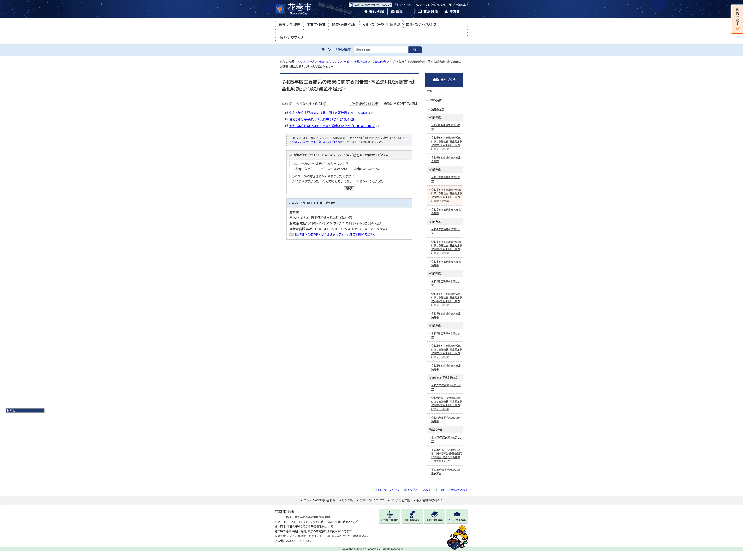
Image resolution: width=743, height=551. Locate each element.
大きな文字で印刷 (309, 103)
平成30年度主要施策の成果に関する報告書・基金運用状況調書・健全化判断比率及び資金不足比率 (446, 455)
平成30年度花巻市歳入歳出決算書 (445, 472)
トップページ (306, 61)
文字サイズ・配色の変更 (433, 4)
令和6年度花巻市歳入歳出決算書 (446, 159)
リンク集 (347, 500)
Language (372, 4)
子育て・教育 (316, 24)
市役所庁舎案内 (390, 520)
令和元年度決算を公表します (446, 387)
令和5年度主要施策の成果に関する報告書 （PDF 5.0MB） (329, 112)
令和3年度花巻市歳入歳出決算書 (446, 315)
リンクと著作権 (400, 500)
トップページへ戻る (419, 489)
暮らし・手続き (289, 24)
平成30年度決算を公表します (446, 439)
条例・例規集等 (434, 520)
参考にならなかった (367, 169)
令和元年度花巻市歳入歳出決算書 (446, 419)
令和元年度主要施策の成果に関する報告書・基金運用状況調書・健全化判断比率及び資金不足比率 (446, 403)
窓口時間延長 (412, 520)
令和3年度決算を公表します (445, 283)
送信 (349, 188)
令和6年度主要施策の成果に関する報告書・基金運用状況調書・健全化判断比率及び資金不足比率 (446, 143)
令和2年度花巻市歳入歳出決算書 (446, 367)
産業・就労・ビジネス (421, 24)
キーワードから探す (336, 49)
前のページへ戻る (389, 489)
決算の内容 (379, 61)
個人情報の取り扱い (429, 500)
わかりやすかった (307, 181)
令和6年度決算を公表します (445, 127)
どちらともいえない (333, 169)
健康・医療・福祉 (344, 24)
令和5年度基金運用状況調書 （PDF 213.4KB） (322, 119)
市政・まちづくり (291, 37)
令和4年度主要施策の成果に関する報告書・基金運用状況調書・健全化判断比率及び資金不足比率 (446, 247)
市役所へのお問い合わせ (320, 500)
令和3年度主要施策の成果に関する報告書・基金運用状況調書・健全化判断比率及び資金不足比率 (446, 299)
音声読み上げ (460, 4)
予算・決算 (360, 61)
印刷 (285, 103)
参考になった (304, 169)
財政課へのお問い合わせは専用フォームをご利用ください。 (335, 234)
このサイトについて (371, 500)
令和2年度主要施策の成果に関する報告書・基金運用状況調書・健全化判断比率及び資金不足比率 (446, 351)
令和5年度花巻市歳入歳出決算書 (446, 211)
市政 (346, 61)
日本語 (11, 410)
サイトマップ (406, 4)
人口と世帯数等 (457, 520)
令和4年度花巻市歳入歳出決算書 (446, 264)
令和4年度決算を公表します (445, 231)
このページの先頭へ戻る (453, 489)
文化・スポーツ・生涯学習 (381, 24)
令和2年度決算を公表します (445, 335)
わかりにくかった (371, 181)
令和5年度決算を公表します (445, 179)
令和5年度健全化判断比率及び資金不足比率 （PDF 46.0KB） (332, 126)
